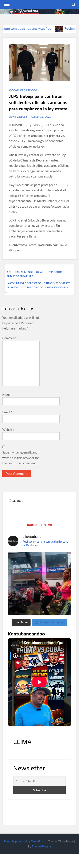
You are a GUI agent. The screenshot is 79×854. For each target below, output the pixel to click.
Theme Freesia (41, 846)
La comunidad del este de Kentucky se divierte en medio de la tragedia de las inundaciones (38, 285)
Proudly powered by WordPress (25, 841)
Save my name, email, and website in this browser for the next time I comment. (20, 457)
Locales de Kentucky (23, 89)
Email (7, 412)
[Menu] (6, 4)
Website (8, 429)
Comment (10, 338)
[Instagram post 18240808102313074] (39, 583)
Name (7, 394)
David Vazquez (18, 116)
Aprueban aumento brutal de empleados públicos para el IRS (34, 274)
